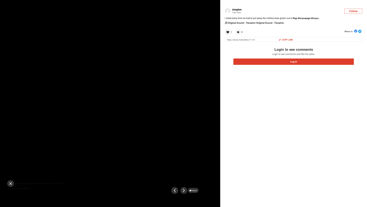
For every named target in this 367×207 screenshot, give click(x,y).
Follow (353, 11)
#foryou (315, 18)
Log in (293, 61)
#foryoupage (304, 18)
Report (194, 190)
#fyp (295, 18)
